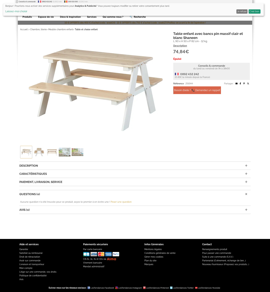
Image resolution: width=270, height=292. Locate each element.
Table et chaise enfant (86, 29)
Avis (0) (24, 209)
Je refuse (242, 11)
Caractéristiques (33, 173)
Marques (148, 264)
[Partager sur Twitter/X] (248, 83)
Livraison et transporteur (31, 264)
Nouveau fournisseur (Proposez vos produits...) (225, 264)
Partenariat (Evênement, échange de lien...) (224, 260)
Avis (21, 279)
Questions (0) (29, 194)
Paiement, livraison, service (40, 182)
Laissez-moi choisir (16, 11)
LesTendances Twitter (183, 288)
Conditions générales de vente (159, 253)
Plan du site (150, 260)
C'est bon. (254, 11)
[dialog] (133, 9)
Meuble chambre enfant (60, 29)
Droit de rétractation (29, 257)
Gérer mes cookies (153, 257)
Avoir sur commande (29, 260)
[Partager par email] (236, 83)
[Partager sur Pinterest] (244, 83)
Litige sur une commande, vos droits (37, 272)
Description (180, 45)
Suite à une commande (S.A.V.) (217, 257)
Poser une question (121, 201)
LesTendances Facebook (102, 288)
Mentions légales (153, 249)
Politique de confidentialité (33, 275)
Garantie (23, 249)
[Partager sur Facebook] (240, 83)
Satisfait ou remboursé (30, 253)
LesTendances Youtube (209, 288)
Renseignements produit (214, 249)
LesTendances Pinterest (157, 288)
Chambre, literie (38, 29)
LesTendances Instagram (130, 288)
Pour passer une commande (216, 253)
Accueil (24, 29)
